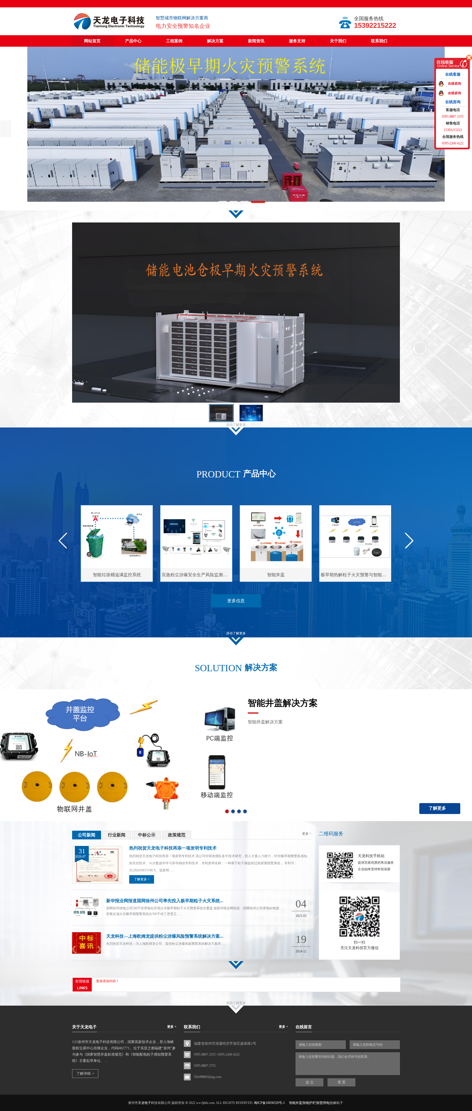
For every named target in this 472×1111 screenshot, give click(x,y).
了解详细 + (85, 1073)
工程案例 (174, 41)
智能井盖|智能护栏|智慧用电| (309, 1103)
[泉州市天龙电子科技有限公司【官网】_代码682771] (110, 30)
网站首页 (92, 41)
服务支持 (297, 41)
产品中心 (133, 41)
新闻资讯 (256, 41)
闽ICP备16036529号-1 (269, 1103)
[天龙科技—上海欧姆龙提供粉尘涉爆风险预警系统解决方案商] (86, 953)
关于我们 (338, 41)
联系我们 (379, 41)
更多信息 (236, 600)
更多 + (306, 834)
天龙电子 (144, 1103)
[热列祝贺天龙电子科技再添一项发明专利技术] (97, 882)
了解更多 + (142, 879)
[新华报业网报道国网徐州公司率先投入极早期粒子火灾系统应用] (86, 917)
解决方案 (215, 41)
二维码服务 (331, 833)
